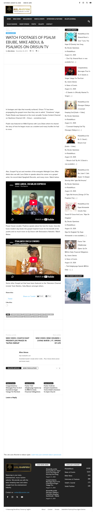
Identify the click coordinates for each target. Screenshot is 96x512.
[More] (59, 60)
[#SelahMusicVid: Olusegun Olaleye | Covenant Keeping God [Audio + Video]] (40, 493)
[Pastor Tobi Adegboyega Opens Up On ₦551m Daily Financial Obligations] (33, 377)
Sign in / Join (27, 3)
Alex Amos (11, 51)
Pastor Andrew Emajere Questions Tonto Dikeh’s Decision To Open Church (52, 389)
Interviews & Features (54, 19)
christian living (16, 314)
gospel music (49, 314)
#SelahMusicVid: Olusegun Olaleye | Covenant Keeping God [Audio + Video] (52, 493)
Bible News (17, 19)
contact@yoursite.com (21, 492)
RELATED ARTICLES (13, 368)
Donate (57, 509)
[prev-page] (57, 368)
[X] (86, 3)
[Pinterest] (32, 60)
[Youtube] (90, 3)
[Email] (49, 60)
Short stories (24, 24)
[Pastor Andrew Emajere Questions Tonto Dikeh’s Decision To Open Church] (52, 377)
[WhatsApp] (38, 60)
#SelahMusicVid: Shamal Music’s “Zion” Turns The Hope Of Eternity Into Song (53, 471)
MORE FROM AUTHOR (30, 368)
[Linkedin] (43, 60)
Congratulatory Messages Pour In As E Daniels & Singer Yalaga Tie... (53, 482)
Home (9, 19)
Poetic (33, 24)
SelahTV (41, 24)
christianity (26, 314)
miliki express (11, 316)
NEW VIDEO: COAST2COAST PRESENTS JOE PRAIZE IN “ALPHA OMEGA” (17, 340)
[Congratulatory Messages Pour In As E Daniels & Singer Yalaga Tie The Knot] (14, 377)
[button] (88, 21)
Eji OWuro (35, 314)
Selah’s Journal (70, 19)
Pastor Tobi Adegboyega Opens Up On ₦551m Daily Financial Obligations (33, 389)
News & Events (39, 19)
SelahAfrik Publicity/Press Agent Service (73, 509)
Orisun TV (20, 316)
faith (41, 314)
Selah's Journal (70, 483)
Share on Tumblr (29, 296)
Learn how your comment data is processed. (46, 455)
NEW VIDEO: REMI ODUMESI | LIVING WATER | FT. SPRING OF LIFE (48, 340)
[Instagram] (83, 3)
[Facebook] (79, 3)
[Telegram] (54, 60)
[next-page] (59, 368)
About (43, 509)
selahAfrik (44, 316)
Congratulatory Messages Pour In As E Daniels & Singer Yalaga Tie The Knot (14, 389)
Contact (49, 24)
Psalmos (36, 316)
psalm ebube (28, 316)
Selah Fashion (12, 24)
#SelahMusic (27, 19)
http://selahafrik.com (25, 355)
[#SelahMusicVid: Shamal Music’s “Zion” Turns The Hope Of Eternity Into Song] (40, 471)
